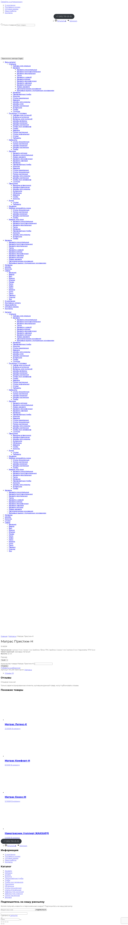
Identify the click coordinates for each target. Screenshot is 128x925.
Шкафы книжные (20, 123)
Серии (7, 271)
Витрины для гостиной (22, 119)
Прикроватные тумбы (22, 94)
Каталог (8, 312)
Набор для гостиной (21, 365)
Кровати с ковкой (24, 77)
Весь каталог (10, 62)
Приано (12, 295)
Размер (4, 657)
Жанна (12, 278)
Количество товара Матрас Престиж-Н (17, 664)
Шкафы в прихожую (21, 187)
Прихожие (13, 183)
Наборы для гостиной (22, 115)
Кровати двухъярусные (26, 81)
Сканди (12, 297)
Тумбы (15, 109)
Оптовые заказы (11, 9)
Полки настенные (20, 132)
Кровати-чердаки (24, 83)
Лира (11, 286)
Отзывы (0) (9, 673)
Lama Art (14, 915)
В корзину (5, 666)
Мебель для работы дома (20, 208)
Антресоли (17, 108)
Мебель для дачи (16, 219)
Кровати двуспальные (26, 73)
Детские (12, 151)
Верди (11, 274)
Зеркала (16, 100)
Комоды (16, 96)
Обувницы (17, 193)
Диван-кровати (23, 87)
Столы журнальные (21, 134)
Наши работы (10, 11)
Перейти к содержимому (11, 2)
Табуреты (17, 138)
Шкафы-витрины (20, 121)
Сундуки (16, 111)
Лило (11, 284)
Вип (10, 276)
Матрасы (16, 92)
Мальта (12, 290)
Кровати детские (24, 85)
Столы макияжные (21, 98)
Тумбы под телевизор (22, 127)
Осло (11, 291)
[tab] (66, 673)
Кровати (16, 68)
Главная (4, 636)
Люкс (11, 288)
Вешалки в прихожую (22, 185)
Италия (12, 280)
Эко (10, 299)
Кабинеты (13, 140)
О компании (10, 5)
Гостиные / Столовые (18, 113)
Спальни (12, 64)
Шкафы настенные (21, 106)
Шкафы (8, 267)
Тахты (19, 75)
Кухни (11, 200)
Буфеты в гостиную (21, 117)
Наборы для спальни (22, 66)
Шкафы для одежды (21, 102)
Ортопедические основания (29, 89)
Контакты (9, 13)
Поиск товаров (9, 25)
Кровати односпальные (27, 70)
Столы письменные (21, 142)
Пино (11, 293)
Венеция (12, 273)
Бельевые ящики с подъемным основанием (35, 91)
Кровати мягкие (23, 79)
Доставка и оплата (12, 7)
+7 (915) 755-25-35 (64, 16)
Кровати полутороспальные (29, 72)
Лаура (11, 282)
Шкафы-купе (18, 104)
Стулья (15, 136)
